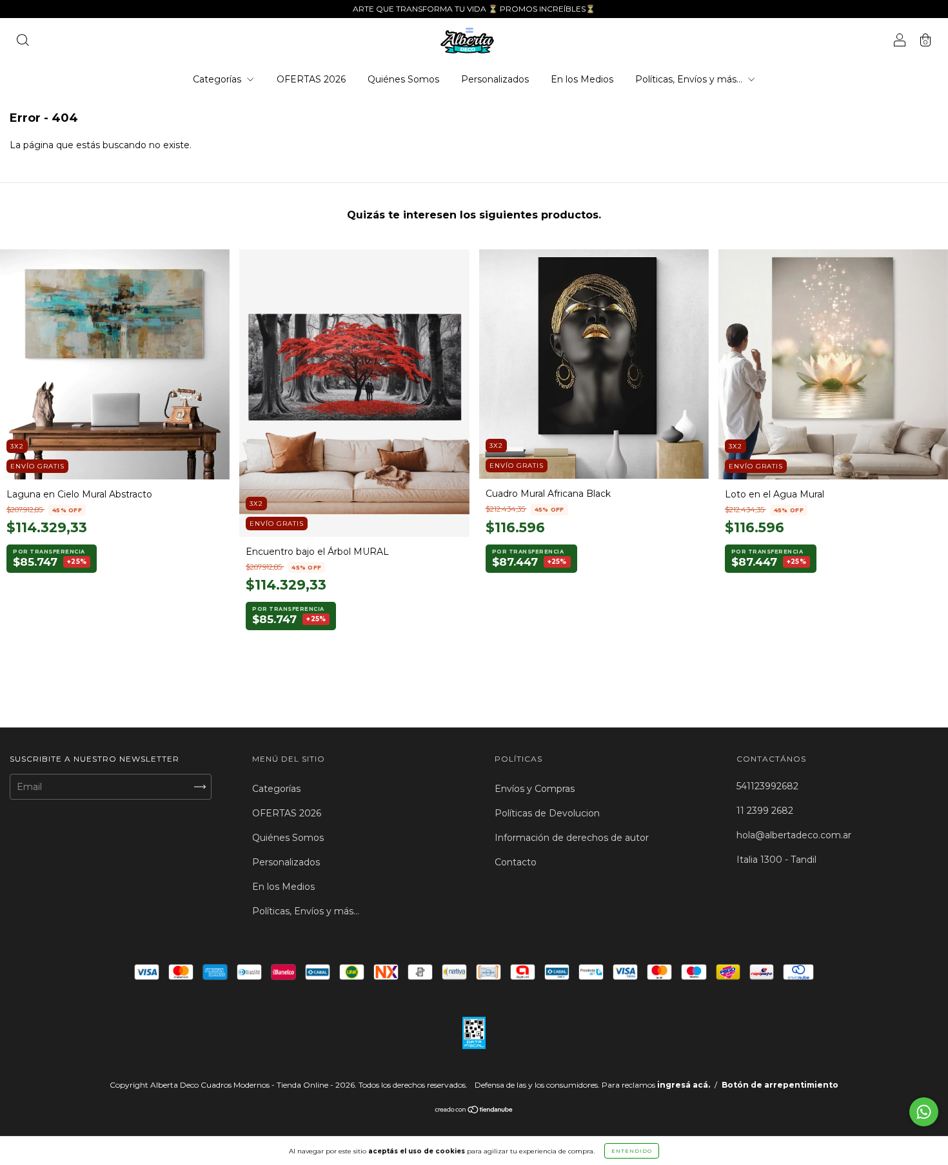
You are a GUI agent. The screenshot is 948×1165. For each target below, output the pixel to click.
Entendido (631, 1151)
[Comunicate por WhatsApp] (923, 1111)
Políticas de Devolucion (547, 813)
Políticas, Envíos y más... (690, 79)
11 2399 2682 (764, 810)
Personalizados (495, 79)
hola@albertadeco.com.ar (793, 835)
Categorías (218, 79)
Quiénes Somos (403, 79)
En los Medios (582, 79)
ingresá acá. (683, 1085)
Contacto (516, 862)
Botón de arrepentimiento (780, 1085)
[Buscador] (22, 42)
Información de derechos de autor (572, 837)
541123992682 (767, 786)
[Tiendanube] (474, 1111)
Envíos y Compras (535, 788)
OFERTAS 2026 (311, 79)
